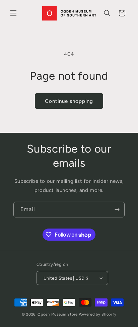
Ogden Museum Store (58, 314)
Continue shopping (69, 101)
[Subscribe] (117, 209)
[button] (13, 13)
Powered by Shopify (98, 314)
